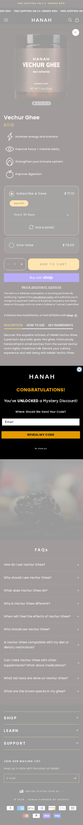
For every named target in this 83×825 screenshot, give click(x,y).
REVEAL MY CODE (40, 434)
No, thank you (41, 448)
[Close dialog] (79, 369)
